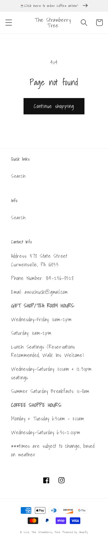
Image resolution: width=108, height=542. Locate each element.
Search (18, 176)
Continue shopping (54, 106)
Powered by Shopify (75, 532)
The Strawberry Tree (46, 532)
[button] (8, 22)
